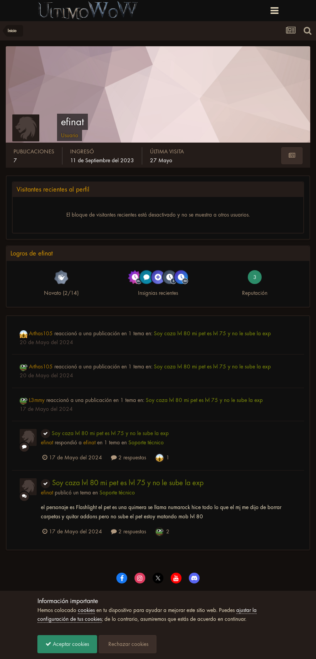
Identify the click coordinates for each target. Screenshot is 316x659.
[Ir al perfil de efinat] (28, 437)
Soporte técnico (146, 442)
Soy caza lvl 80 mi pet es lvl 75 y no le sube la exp (212, 333)
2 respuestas (131, 457)
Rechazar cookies (127, 644)
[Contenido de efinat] (292, 155)
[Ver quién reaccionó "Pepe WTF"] (159, 531)
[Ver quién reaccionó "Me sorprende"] (159, 457)
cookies (86, 610)
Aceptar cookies (70, 644)
